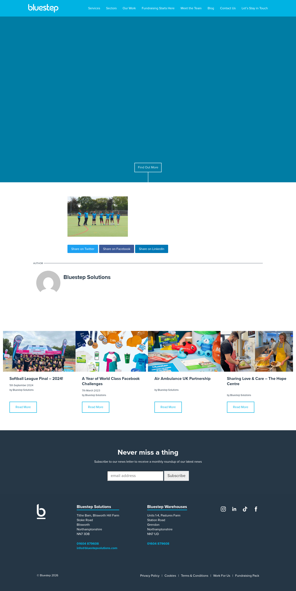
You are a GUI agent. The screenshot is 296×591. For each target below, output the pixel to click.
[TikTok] (245, 509)
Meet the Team (191, 8)
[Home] (41, 518)
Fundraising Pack (247, 576)
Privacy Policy (149, 576)
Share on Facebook (116, 249)
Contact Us (228, 8)
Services (94, 8)
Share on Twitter (82, 249)
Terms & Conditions (194, 576)
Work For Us (221, 576)
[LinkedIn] (234, 509)
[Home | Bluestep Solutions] (43, 8)
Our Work (129, 8)
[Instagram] (223, 509)
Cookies (170, 576)
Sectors (111, 8)
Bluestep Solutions (87, 277)
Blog (211, 8)
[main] (148, 255)
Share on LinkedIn (151, 249)
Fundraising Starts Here (158, 8)
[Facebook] (256, 509)
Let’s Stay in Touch (255, 8)
